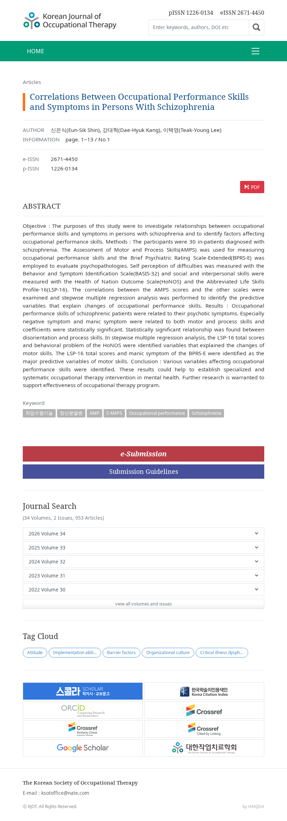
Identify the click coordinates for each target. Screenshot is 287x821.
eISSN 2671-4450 (242, 12)
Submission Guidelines (143, 471)
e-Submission (143, 453)
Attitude (35, 652)
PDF (255, 187)
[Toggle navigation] (255, 51)
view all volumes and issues (143, 604)
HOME (35, 51)
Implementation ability (75, 652)
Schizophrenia (206, 413)
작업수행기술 (39, 413)
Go (256, 27)
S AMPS (114, 413)
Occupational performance (157, 413)
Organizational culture (168, 652)
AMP (94, 413)
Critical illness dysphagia (224, 652)
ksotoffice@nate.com (65, 793)
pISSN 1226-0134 (191, 12)
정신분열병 (71, 413)
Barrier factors (121, 652)
